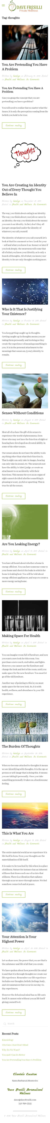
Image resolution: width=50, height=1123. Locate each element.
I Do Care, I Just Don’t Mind (15, 1045)
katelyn (16, 75)
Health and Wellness (15, 79)
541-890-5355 (25, 1103)
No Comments (32, 79)
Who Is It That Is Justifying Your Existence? (22, 311)
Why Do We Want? (11, 1050)
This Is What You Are (18, 833)
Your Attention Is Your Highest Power (19, 939)
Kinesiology (7, 1040)
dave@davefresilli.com (25, 1100)
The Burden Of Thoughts (21, 746)
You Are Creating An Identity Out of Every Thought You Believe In (24, 190)
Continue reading (14, 125)
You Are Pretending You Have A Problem (24, 67)
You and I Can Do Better (13, 1055)
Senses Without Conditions (23, 413)
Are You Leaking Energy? (21, 544)
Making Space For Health (21, 636)
